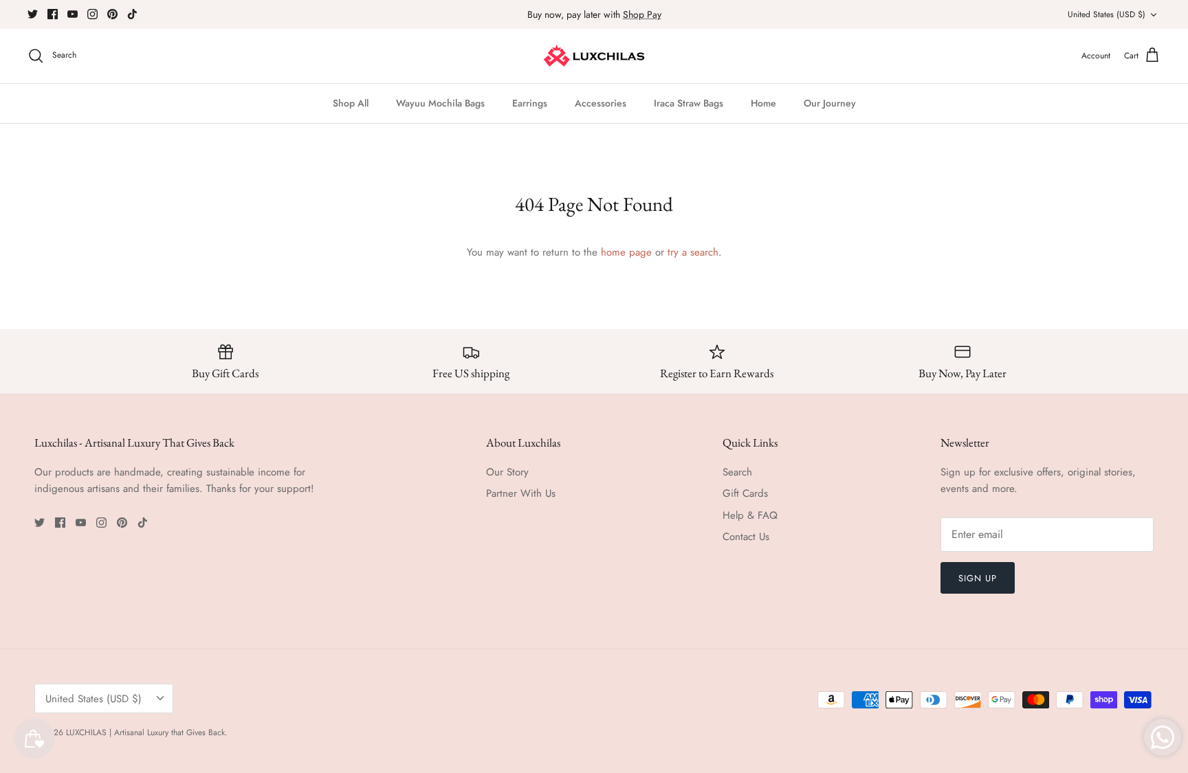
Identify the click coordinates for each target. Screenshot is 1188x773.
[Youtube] (72, 14)
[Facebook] (52, 14)
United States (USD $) (1106, 14)
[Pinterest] (112, 14)
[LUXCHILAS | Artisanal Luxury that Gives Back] (594, 56)
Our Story (507, 472)
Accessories (600, 103)
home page (626, 252)
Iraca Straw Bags (688, 103)
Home (763, 103)
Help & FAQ (750, 515)
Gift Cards (745, 493)
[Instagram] (92, 14)
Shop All (350, 103)
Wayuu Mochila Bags (440, 103)
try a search (693, 252)
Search (737, 472)
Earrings (529, 103)
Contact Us (746, 536)
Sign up (977, 578)
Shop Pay (642, 14)
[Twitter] (33, 14)
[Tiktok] (132, 14)
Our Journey (830, 103)
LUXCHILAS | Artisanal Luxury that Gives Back (145, 732)
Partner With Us (521, 493)
